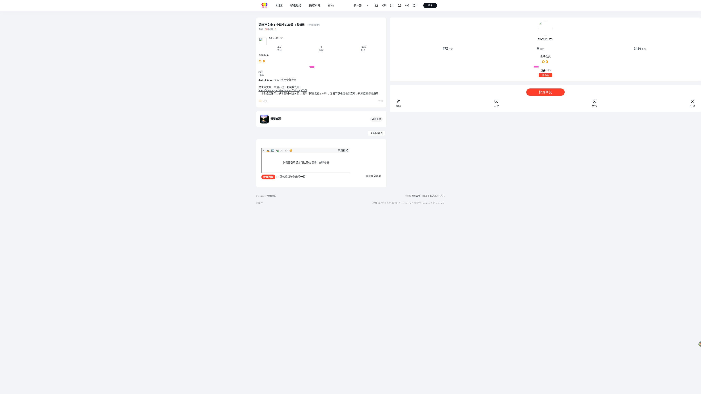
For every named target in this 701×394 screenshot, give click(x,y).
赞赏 (594, 106)
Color (268, 150)
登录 (314, 162)
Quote (282, 150)
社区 (279, 5)
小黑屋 (408, 196)
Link (277, 150)
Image (272, 150)
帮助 (331, 5)
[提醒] (399, 5)
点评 (496, 106)
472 (279, 47)
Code (286, 150)
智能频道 (296, 5)
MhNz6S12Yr (276, 38)
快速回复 (545, 92)
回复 (265, 101)
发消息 (545, 75)
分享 (692, 106)
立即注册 (324, 162)
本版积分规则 (373, 176)
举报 (380, 101)
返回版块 (376, 119)
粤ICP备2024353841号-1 (433, 196)
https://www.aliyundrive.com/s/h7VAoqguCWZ (282, 90)
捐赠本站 (315, 5)
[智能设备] (264, 5)
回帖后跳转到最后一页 (292, 176)
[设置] (407, 5)
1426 (363, 47)
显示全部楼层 (288, 79)
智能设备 (416, 196)
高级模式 (343, 150)
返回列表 (378, 133)
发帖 (398, 106)
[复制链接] (314, 25)
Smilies (291, 150)
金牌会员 (263, 55)
